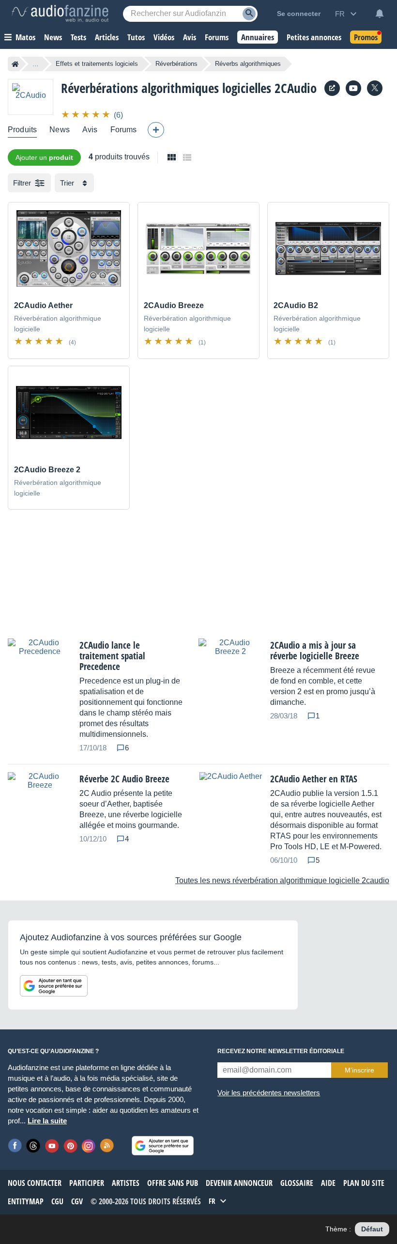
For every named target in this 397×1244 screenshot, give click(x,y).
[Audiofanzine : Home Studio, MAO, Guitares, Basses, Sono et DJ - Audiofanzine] (60, 13)
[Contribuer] (156, 130)
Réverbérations (176, 63)
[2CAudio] (30, 96)
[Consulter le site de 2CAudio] (332, 88)
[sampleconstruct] (353, 88)
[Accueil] (15, 64)
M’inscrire (359, 1070)
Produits (22, 129)
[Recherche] (249, 13)
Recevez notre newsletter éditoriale (280, 1051)
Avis (90, 129)
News (59, 129)
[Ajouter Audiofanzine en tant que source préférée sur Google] (54, 985)
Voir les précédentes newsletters (268, 1092)
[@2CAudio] (374, 88)
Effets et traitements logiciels (97, 63)
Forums (123, 129)
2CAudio (296, 88)
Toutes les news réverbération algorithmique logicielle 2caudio (282, 880)
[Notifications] (379, 13)
